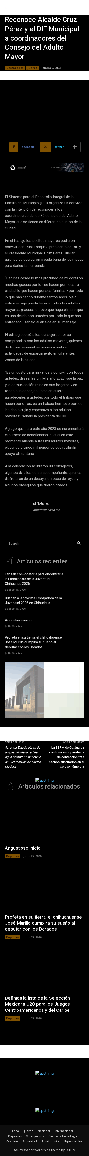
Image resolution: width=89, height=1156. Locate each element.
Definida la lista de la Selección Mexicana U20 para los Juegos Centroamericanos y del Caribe (37, 1004)
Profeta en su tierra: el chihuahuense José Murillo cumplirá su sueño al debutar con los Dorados (33, 642)
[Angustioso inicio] (77, 622)
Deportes (12, 856)
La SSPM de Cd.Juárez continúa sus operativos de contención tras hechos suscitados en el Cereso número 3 (66, 757)
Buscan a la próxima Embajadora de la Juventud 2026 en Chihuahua (33, 601)
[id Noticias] (17, 512)
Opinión (12, 1141)
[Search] (78, 543)
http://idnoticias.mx (46, 510)
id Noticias (41, 503)
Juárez (32, 68)
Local (16, 1131)
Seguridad (29, 1141)
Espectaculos (73, 1141)
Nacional (44, 1131)
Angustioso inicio (18, 620)
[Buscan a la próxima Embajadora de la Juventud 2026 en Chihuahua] (77, 602)
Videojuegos (35, 1136)
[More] (75, 147)
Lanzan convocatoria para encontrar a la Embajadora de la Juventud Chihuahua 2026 (34, 579)
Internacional (64, 1131)
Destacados (14, 68)
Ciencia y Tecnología (62, 1136)
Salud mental (51, 1141)
